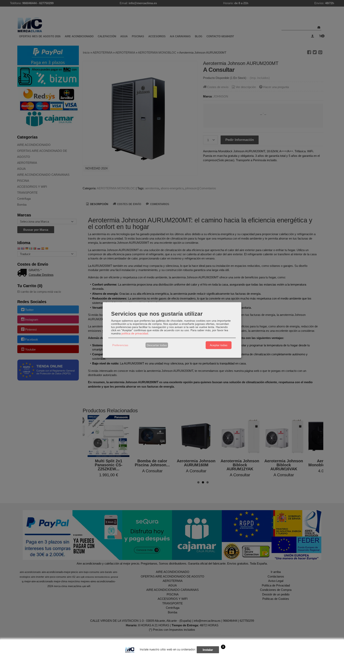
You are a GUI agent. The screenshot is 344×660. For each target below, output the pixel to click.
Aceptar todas (218, 345)
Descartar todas (157, 345)
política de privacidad (134, 333)
